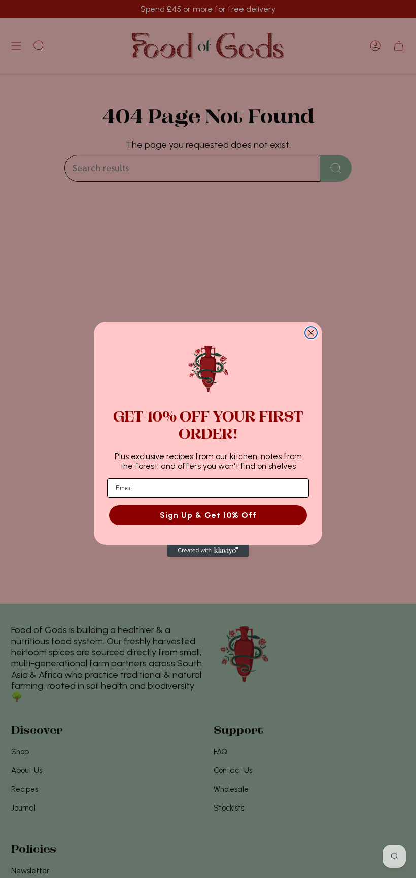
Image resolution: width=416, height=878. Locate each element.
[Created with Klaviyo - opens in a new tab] (208, 551)
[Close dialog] (311, 333)
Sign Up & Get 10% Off (208, 515)
